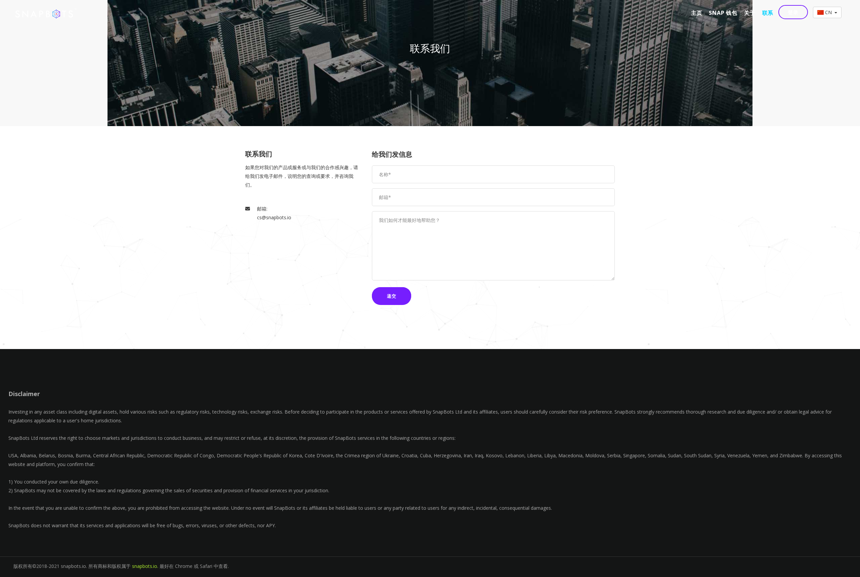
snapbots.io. (145, 566)
